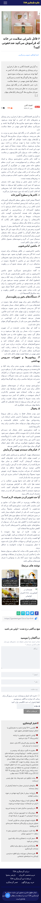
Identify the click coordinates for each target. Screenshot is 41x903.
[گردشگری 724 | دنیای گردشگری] (31, 2)
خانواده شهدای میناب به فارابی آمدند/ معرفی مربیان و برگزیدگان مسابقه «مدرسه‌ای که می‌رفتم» (22, 823)
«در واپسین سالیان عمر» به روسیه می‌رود (20, 808)
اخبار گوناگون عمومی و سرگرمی (28, 55)
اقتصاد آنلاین (28, 105)
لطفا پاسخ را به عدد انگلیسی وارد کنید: (25, 702)
